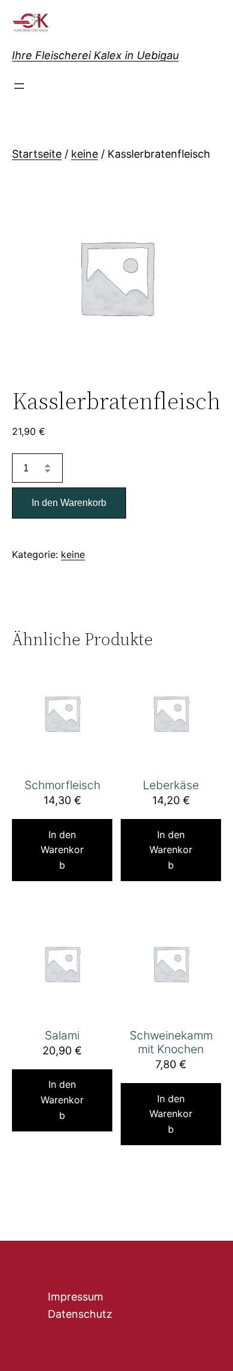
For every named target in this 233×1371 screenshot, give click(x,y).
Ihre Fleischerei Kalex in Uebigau (95, 55)
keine (84, 154)
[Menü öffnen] (19, 86)
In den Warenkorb (69, 503)
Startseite (37, 154)
